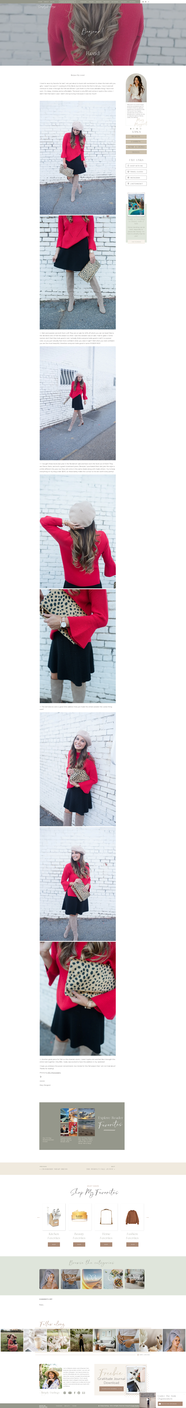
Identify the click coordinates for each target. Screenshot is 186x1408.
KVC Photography (54, 1073)
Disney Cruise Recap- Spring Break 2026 (66, 1140)
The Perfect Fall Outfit (99, 1169)
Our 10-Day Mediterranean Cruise (48, 1139)
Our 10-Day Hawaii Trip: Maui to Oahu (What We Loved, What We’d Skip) (85, 1140)
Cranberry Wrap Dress (55, 1169)
